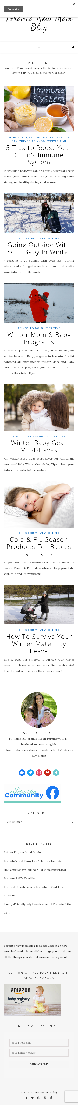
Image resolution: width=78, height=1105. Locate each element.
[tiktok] (51, 1098)
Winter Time (57, 141)
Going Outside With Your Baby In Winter (39, 248)
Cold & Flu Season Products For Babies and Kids (39, 546)
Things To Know (32, 141)
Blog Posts (17, 137)
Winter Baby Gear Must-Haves (39, 446)
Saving (38, 436)
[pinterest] (45, 1098)
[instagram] (38, 1098)
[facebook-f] (27, 1098)
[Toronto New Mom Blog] (39, 25)
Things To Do (28, 328)
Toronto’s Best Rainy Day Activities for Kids (33, 861)
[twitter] (32, 1098)
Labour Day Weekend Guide (22, 852)
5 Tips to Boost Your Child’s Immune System (39, 154)
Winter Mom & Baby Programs (39, 338)
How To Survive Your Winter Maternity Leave (39, 643)
